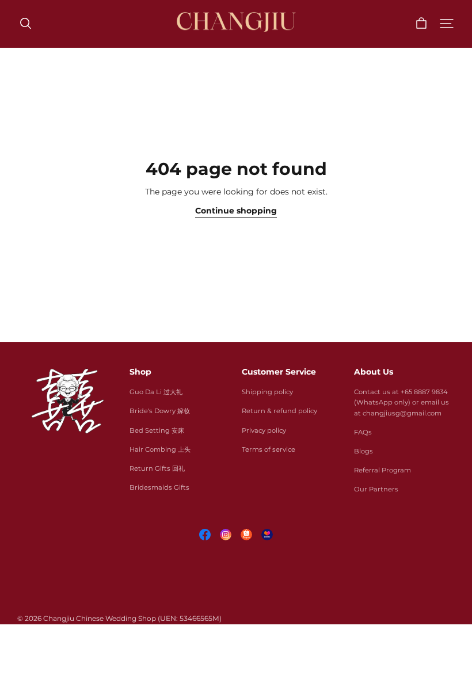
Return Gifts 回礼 (157, 468)
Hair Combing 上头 (160, 449)
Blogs (363, 451)
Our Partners (376, 489)
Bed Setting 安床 (157, 430)
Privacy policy (264, 430)
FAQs (363, 432)
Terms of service (268, 449)
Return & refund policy (279, 411)
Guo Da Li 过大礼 (156, 392)
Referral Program (382, 470)
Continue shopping (236, 210)
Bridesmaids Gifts (159, 487)
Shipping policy (267, 392)
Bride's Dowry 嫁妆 (160, 411)
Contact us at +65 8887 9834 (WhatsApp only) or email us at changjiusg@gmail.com (401, 402)
